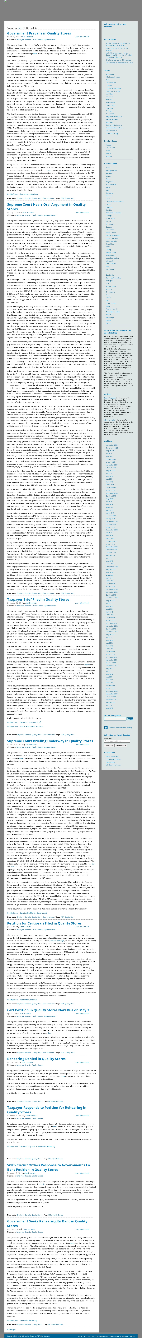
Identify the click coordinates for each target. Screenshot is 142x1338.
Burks (108, 187)
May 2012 (109, 643)
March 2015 (110, 564)
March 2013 (110, 615)
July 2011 (109, 671)
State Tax (109, 122)
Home (20, 28)
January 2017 (110, 527)
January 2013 (110, 620)
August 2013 (110, 601)
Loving (108, 250)
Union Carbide (111, 303)
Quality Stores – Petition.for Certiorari (22, 1000)
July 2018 (109, 502)
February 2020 (111, 459)
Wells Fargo (110, 317)
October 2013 (111, 595)
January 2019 (110, 490)
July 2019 (109, 473)
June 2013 (109, 606)
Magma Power (111, 252)
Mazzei (108, 153)
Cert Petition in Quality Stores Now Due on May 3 (48, 1010)
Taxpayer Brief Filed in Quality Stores (38, 599)
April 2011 (109, 680)
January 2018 (110, 518)
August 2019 (110, 470)
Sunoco (108, 298)
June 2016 (109, 535)
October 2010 (111, 697)
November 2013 (112, 592)
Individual (109, 94)
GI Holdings (110, 224)
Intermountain (111, 241)
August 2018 (110, 499)
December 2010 (112, 691)
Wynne (108, 323)
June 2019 (109, 476)
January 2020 (110, 462)
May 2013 (109, 609)
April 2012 (109, 646)
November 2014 (112, 567)
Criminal (109, 85)
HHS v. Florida (111, 233)
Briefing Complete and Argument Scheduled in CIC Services (118, 44)
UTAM (108, 306)
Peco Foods (110, 269)
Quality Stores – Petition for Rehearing (22, 1320)
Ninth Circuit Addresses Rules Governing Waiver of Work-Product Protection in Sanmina (119, 55)
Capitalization (111, 83)
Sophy (108, 295)
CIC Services (110, 148)
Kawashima (110, 244)
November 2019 (112, 465)
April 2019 (109, 482)
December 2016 (112, 530)
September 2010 (112, 699)
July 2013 (109, 603)
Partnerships (110, 105)
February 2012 (111, 651)
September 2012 (112, 632)
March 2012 (110, 649)
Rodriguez (109, 281)
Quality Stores (37, 39)
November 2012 (112, 626)
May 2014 (109, 575)
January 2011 (110, 688)
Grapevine (110, 230)
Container (109, 207)
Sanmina (109, 156)
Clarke (108, 204)
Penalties (109, 108)
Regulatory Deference (114, 116)
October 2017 (111, 524)
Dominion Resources (113, 213)
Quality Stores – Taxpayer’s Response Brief (24, 722)
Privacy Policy (90, 1336)
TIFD (107, 300)
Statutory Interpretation (115, 128)
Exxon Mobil (110, 218)
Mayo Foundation (112, 258)
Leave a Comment (82, 37)
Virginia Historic (111, 309)
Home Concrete (112, 238)
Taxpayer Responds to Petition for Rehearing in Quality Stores (46, 1109)
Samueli (109, 289)
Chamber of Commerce (115, 201)
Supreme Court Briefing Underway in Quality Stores (50, 741)
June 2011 (109, 674)
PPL (107, 272)
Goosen (109, 227)
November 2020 (112, 445)
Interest (109, 99)
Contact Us (81, 1336)
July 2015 (109, 558)
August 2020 (110, 451)
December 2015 (112, 547)
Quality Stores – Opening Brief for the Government (27, 913)
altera (108, 167)
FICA (62, 198)
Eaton (108, 151)
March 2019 (110, 485)
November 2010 (112, 694)
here (35, 53)
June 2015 (109, 561)
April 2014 (109, 578)
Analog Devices (111, 170)
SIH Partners (110, 292)
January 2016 (110, 544)
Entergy (108, 216)
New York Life (111, 264)
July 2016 (109, 533)
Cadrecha (109, 193)
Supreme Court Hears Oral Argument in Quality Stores (46, 206)
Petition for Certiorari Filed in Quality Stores (44, 923)
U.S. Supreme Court (113, 765)
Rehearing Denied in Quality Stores (36, 1058)
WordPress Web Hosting (111, 1336)
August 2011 (110, 668)
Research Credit (112, 119)
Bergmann (110, 182)
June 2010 (109, 708)
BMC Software (111, 184)
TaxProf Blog (110, 762)
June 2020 (109, 456)
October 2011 (111, 663)
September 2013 (112, 598)
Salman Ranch (111, 286)
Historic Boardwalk (113, 235)
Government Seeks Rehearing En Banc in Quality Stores (47, 1223)
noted (41, 1184)
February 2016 (111, 541)
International (110, 102)
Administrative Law (113, 77)
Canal (108, 199)
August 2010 (110, 702)
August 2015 (110, 555)
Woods (108, 320)
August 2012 (110, 634)
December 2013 (112, 589)
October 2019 (111, 468)
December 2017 (112, 521)
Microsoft (109, 261)
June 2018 (109, 504)
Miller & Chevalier (112, 756)
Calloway (109, 196)
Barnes (108, 176)
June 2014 (109, 572)
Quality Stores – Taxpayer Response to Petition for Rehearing (31, 1146)
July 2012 (109, 637)
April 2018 (109, 510)
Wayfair (108, 315)
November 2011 (112, 660)
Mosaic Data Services (128, 1336)
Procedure (110, 114)
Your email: (108, 739)
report (50, 170)
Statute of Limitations (114, 125)
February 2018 (111, 516)
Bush (107, 190)
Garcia (108, 221)
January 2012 (110, 654)
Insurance (109, 97)
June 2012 (109, 640)
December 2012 (112, 623)
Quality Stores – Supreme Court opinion (22, 194)
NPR (107, 267)
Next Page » (11, 1329)
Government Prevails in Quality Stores (39, 33)
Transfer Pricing (112, 133)
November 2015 (112, 550)
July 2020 (109, 454)
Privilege (109, 111)
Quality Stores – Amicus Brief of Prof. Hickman (25, 726)
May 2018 (109, 507)
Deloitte (109, 210)
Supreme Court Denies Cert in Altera (119, 63)
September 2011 (112, 666)
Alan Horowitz (27, 37)
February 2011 (111, 685)
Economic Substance (113, 88)
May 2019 (109, 479)
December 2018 (112, 493)
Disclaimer (99, 1336)
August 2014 (110, 569)
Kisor (108, 247)
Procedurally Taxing (113, 759)
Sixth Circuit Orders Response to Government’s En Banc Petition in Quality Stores (48, 1167)
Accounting (110, 74)
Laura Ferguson (110, 398)
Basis (107, 80)
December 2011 (112, 657)
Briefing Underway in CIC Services (118, 60)
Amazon (109, 145)
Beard (108, 179)
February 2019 (111, 487)
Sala (107, 283)
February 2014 (111, 584)
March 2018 (110, 513)
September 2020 (112, 448)
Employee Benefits (24, 39)
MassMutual (110, 255)
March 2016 (110, 538)
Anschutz (109, 173)
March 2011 (110, 682)
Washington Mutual (113, 312)
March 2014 (110, 581)
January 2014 (110, 586)
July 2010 (109, 705)
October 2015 (111, 552)
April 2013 (109, 612)
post (72, 1243)
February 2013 (111, 618)
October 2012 (111, 629)
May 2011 (109, 677)
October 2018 (111, 496)
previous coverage (57, 941)
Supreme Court (50, 39)
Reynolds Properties (113, 278)
